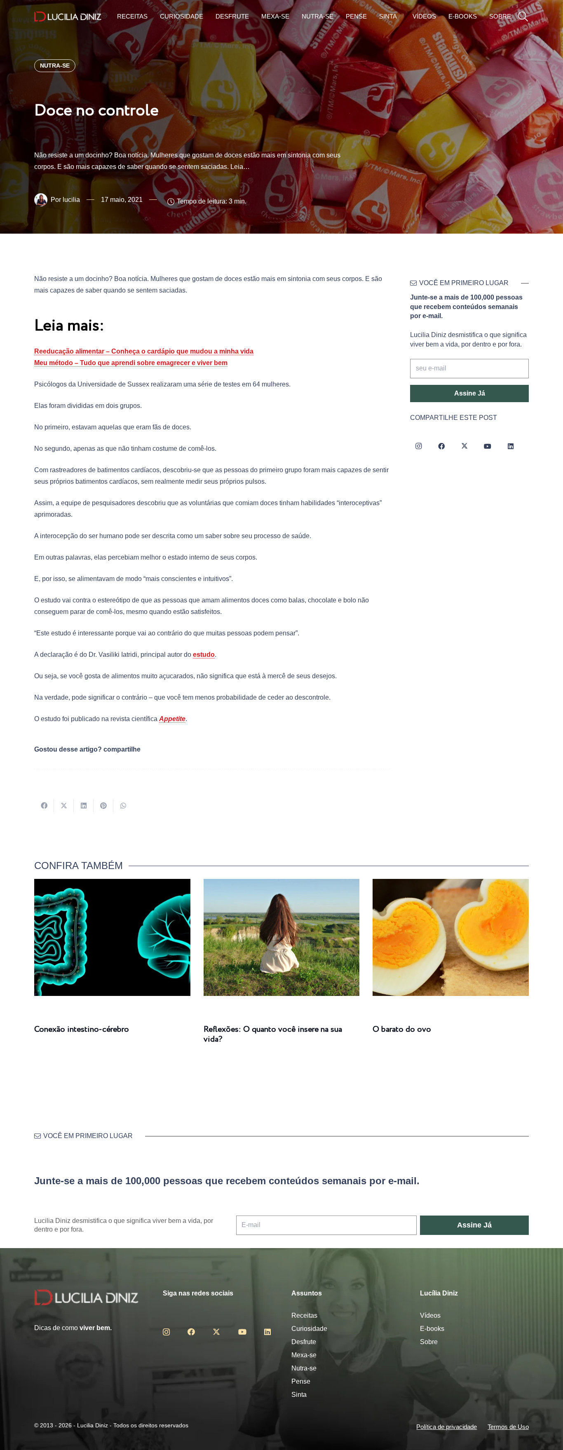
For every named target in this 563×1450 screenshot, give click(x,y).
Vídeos (430, 1315)
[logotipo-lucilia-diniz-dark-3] (67, 17)
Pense (300, 1381)
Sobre (429, 1341)
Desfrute (303, 1341)
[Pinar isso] (103, 805)
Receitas (304, 1315)
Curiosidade (309, 1328)
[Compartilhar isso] (44, 805)
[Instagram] (418, 446)
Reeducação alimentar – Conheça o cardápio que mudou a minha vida (143, 351)
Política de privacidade (446, 1426)
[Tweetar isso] (64, 805)
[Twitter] (464, 446)
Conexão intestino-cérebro (81, 1029)
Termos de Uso (508, 1426)
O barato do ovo (402, 1029)
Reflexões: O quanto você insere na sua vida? (273, 1034)
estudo (204, 654)
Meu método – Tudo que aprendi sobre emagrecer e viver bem (131, 362)
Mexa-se (304, 1355)
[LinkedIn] (510, 446)
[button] (523, 16)
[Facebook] (441, 446)
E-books (432, 1328)
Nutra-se (304, 1368)
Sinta (299, 1394)
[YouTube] (487, 446)
